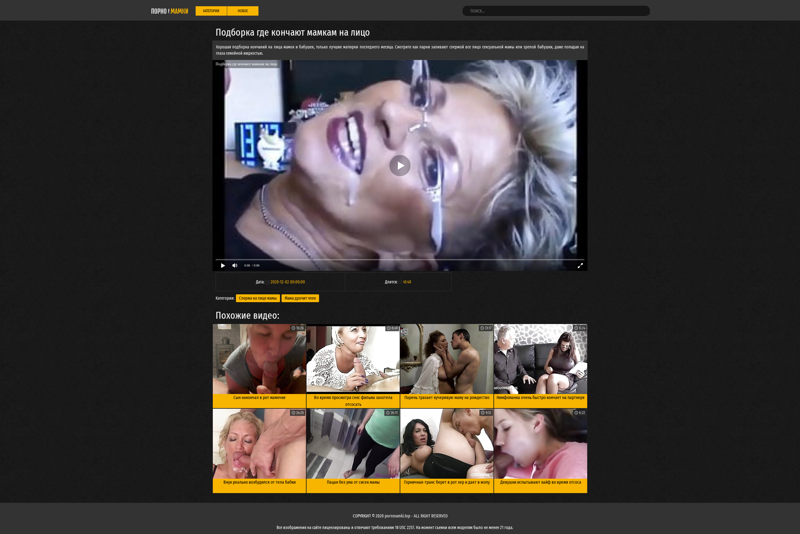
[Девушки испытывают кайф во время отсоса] (540, 444)
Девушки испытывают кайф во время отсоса (540, 482)
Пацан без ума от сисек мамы (353, 482)
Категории (211, 11)
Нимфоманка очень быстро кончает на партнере (541, 397)
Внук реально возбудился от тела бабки (259, 482)
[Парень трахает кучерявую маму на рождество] (446, 359)
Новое (243, 11)
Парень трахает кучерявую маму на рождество (446, 397)
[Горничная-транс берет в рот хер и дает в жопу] (446, 444)
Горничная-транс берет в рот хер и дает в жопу (447, 482)
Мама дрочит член (300, 298)
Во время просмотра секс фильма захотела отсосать (353, 401)
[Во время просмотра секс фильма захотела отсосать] (353, 359)
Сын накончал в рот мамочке (259, 397)
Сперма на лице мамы (258, 298)
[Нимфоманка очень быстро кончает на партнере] (540, 359)
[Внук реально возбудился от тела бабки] (259, 444)
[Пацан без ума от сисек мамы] (353, 444)
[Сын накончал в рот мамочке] (259, 359)
